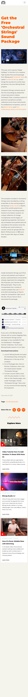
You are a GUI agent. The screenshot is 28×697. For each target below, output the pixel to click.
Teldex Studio (14, 206)
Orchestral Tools (18, 77)
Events (9, 6)
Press (15, 6)
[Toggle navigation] (24, 2)
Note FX (21, 290)
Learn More (5, 469)
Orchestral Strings (12, 79)
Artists (3, 6)
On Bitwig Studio (12, 402)
